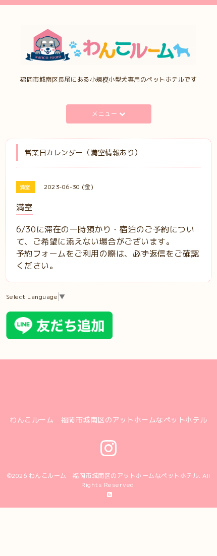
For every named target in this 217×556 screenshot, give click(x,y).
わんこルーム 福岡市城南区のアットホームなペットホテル (114, 475)
